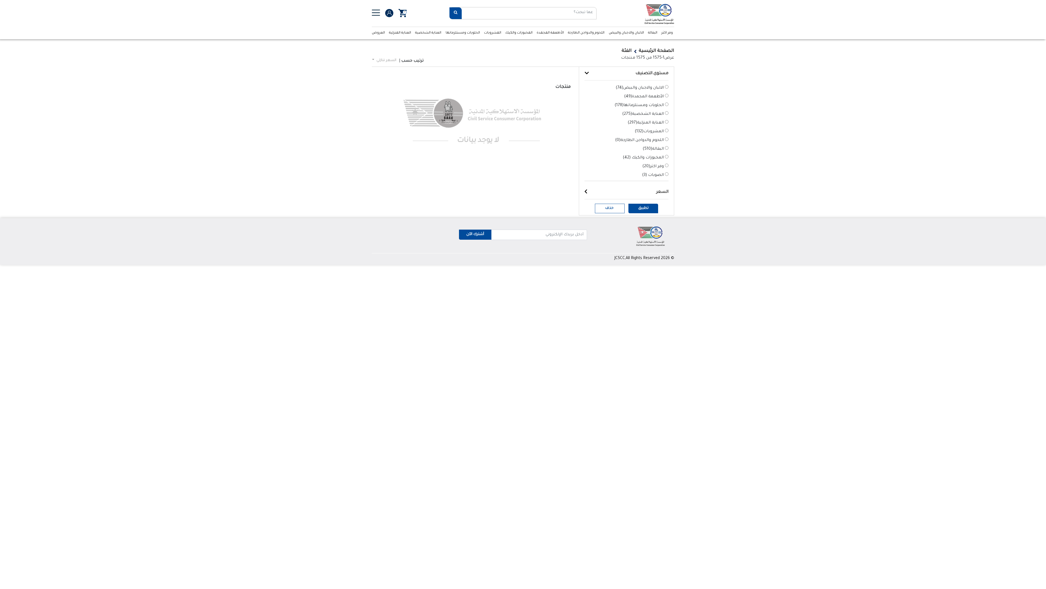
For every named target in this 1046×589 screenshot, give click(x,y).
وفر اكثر (667, 33)
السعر (662, 192)
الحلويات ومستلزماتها (463, 33)
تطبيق (643, 208)
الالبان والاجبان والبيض (626, 33)
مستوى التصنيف (651, 73)
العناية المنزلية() (646, 123)
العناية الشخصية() (643, 114)
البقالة (652, 33)
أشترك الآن (475, 234)
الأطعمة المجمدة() (644, 97)
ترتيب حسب (412, 61)
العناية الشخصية (428, 33)
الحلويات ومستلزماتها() (639, 105)
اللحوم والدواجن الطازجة (586, 33)
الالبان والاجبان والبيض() (640, 88)
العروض (378, 33)
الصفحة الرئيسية (656, 51)
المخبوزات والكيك (519, 33)
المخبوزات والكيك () (643, 158)
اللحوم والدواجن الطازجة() (639, 140)
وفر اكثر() (653, 166)
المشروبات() (649, 132)
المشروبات (492, 33)
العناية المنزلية (400, 33)
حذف (609, 208)
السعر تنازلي (385, 60)
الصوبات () (653, 175)
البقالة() (653, 149)
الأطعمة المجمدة (550, 33)
